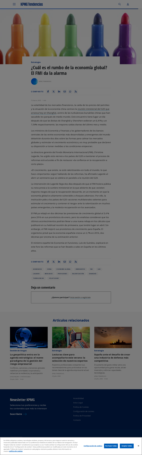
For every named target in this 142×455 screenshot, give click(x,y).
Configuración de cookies (93, 446)
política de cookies (16, 451)
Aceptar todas (127, 446)
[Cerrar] (138, 445)
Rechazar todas (111, 446)
